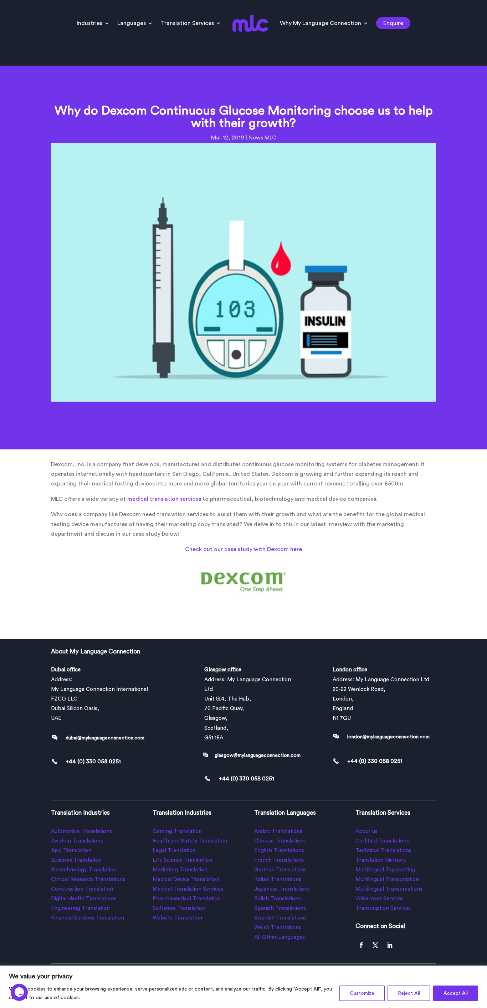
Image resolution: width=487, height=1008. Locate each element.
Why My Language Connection (320, 23)
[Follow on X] (375, 945)
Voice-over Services (379, 898)
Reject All (409, 993)
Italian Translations (277, 879)
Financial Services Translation (87, 918)
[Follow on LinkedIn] (389, 945)
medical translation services (164, 499)
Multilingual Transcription (387, 879)
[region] (243, 987)
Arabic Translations (278, 831)
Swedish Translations (280, 918)
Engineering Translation (80, 908)
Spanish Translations (280, 908)
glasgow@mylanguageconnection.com (258, 755)
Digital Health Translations (84, 898)
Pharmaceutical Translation (187, 898)
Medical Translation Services (188, 889)
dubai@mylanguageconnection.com (105, 737)
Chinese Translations (280, 841)
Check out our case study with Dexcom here (243, 549)
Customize (362, 993)
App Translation (71, 850)
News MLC (262, 138)
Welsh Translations (277, 927)
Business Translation (76, 860)
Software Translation (179, 908)
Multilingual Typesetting (385, 869)
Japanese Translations (282, 889)
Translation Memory (380, 860)
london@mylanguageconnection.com (388, 736)
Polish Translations (277, 898)
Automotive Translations (81, 831)
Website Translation (177, 918)
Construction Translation (82, 889)
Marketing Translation (180, 869)
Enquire (393, 23)
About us (366, 831)
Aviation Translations (77, 841)
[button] (19, 986)
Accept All (456, 993)
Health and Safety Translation (190, 841)
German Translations (280, 869)
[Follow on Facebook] (361, 945)
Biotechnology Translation (84, 869)
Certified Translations (382, 841)
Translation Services (187, 23)
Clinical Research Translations (88, 879)
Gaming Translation (177, 831)
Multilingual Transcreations (388, 889)
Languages (131, 23)
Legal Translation (174, 850)
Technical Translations (383, 850)
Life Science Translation (182, 860)
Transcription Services (383, 908)
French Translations (279, 860)
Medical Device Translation (186, 879)
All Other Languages (279, 937)
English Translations (279, 850)
